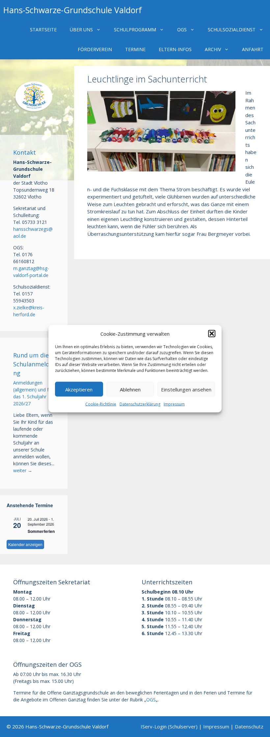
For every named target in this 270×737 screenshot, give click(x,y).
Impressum (174, 404)
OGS (182, 29)
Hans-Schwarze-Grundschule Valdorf (72, 9)
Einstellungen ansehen (186, 389)
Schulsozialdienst (232, 29)
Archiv (213, 49)
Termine (135, 49)
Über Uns (81, 29)
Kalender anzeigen (25, 544)
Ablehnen (130, 389)
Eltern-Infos (175, 49)
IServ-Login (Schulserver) (169, 726)
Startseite (43, 29)
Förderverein (95, 49)
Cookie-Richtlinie (100, 404)
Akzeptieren (79, 389)
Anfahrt (252, 49)
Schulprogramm (135, 29)
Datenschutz (249, 726)
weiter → (22, 470)
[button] (211, 333)
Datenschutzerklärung (140, 404)
